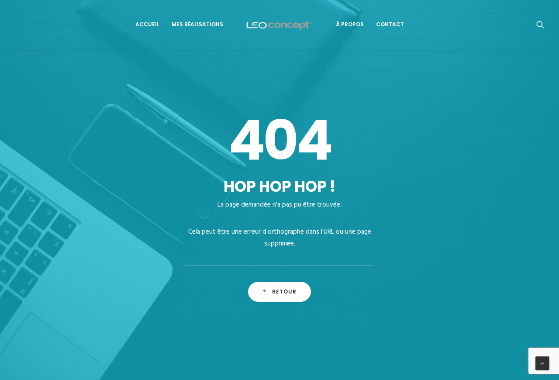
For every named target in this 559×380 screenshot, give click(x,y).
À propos (350, 24)
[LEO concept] (279, 24)
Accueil (147, 24)
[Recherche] (540, 24)
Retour (284, 291)
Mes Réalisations (197, 24)
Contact (390, 24)
